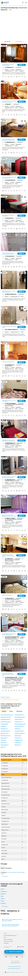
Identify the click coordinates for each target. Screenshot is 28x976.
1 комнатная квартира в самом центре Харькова (9, 178)
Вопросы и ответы (8, 941)
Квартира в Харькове (7, 595)
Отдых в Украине (8, 939)
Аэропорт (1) (18, 744)
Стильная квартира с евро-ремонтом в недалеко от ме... (8, 140)
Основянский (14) (19, 714)
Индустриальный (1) (20, 717)
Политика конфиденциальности (14, 968)
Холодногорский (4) (6, 721)
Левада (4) (17, 728)
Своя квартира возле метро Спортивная (8, 216)
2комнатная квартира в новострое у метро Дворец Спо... (8, 674)
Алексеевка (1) (4, 744)
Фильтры (6, 41)
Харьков (7, 697)
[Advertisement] (14, 25)
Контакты (6, 943)
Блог (5, 937)
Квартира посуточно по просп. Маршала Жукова (9, 291)
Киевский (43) (4, 724)
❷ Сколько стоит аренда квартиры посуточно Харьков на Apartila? (11, 925)
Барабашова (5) (19, 740)
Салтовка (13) (4, 728)
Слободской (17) (19, 721)
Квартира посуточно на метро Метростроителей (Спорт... (9, 477)
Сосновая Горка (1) (5, 731)
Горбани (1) (3, 726)
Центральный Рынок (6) (7, 714)
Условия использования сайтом (14, 966)
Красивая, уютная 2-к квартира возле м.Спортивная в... (9, 102)
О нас (5, 933)
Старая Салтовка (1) (20, 733)
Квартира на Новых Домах (8, 361)
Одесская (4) (18, 735)
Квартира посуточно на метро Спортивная (9, 401)
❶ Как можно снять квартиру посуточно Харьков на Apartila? (12, 920)
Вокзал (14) (3, 742)
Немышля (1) (4, 738)
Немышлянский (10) (6, 717)
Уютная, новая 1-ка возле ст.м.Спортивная (8, 65)
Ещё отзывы (5, 876)
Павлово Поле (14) (5, 735)
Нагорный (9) (18, 738)
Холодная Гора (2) (19, 731)
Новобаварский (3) (5, 719)
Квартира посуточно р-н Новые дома (9, 327)
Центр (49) (3, 740)
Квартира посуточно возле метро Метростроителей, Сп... (8, 440)
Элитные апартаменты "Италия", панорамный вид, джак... (8, 555)
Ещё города (4, 906)
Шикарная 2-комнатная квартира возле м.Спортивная (9, 516)
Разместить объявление (15, 951)
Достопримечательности (10, 935)
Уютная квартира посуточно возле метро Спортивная (8, 253)
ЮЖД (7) (3, 747)
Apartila (2, 697)
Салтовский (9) (18, 719)
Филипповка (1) (5, 733)
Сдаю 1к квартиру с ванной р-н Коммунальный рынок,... (9, 634)
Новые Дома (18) (19, 726)
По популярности (18, 41)
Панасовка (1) (18, 742)
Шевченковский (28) (20, 724)
